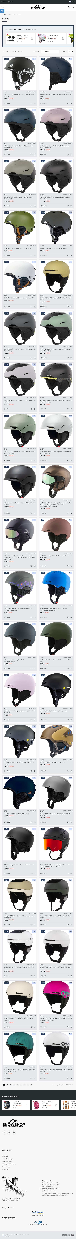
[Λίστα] (7, 51)
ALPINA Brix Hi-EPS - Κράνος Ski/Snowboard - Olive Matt (55, 660)
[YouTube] (14, 1132)
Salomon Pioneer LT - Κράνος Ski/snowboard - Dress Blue (55, 95)
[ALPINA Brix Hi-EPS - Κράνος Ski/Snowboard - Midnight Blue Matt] (20, 639)
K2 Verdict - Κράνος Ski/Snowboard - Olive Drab (18, 248)
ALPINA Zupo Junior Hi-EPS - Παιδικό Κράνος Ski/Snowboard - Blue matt (53, 609)
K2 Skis (5, 245)
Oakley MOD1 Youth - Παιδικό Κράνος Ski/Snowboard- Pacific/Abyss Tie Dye (20, 1070)
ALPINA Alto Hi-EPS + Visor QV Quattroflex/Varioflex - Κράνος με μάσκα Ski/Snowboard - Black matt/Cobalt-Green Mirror (19, 557)
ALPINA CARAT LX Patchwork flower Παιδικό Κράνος (53, 36)
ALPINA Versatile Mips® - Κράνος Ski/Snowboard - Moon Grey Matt (18, 197)
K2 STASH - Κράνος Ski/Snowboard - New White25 (19, 298)
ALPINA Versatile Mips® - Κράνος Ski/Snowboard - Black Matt (55, 197)
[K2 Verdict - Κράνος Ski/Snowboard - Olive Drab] (20, 227)
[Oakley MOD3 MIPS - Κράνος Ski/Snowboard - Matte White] (56, 946)
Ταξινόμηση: (36, 51)
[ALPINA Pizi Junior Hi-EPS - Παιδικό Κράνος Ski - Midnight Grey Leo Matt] (20, 587)
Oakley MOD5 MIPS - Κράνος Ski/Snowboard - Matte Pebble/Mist (19, 916)
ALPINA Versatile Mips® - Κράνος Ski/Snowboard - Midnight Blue (18, 146)
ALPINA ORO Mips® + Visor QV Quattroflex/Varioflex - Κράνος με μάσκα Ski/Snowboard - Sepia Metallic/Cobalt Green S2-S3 (56, 504)
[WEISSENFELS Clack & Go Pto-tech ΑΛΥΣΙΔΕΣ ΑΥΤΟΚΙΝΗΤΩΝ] (7, 1105)
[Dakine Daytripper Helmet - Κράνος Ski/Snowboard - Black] (20, 843)
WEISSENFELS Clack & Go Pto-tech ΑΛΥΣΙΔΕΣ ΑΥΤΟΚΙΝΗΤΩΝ (17, 1102)
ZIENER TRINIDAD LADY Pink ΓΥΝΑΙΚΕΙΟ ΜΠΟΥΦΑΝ (47, 1102)
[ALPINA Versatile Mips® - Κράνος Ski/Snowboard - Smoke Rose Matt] (56, 125)
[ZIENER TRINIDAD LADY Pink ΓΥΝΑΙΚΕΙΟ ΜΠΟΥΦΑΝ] (36, 1105)
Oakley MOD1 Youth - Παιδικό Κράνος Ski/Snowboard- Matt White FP (56, 1070)
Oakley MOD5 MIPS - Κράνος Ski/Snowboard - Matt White (19, 968)
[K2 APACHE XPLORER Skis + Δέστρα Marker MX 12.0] (66, 1105)
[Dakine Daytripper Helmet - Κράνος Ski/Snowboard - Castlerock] (56, 792)
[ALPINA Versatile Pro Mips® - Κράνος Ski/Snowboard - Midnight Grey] (20, 328)
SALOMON (42, 91)
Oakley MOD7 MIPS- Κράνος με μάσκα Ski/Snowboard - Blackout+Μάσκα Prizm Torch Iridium (56, 865)
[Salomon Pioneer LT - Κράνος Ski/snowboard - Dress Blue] (56, 73)
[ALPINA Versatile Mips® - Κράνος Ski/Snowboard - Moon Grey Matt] (20, 176)
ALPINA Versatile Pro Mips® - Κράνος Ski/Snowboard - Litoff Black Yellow (56, 401)
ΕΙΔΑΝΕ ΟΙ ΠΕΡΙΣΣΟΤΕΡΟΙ (10, 1096)
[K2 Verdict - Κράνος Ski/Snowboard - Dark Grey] (56, 227)
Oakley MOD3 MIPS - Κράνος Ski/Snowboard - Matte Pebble (55, 298)
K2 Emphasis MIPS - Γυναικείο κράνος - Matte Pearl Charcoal (19, 763)
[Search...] (68, 7)
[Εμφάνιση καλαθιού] (73, 7)
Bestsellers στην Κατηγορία (13, 29)
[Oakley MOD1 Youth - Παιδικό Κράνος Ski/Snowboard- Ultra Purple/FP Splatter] (56, 997)
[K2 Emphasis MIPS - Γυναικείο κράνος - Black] (56, 690)
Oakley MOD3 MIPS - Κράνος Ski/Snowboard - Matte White (55, 968)
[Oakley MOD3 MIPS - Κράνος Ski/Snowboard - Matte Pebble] (56, 277)
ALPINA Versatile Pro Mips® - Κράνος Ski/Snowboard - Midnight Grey (20, 350)
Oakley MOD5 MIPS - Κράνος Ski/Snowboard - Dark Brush (55, 916)
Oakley (41, 295)
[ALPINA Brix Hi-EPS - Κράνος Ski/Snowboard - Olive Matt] (56, 639)
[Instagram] (9, 1132)
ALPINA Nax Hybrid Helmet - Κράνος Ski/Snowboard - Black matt (19, 503)
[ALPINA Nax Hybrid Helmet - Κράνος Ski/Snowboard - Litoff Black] (20, 73)
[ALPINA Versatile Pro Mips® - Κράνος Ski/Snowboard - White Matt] (20, 379)
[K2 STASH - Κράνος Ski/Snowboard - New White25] (20, 277)
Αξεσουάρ (12, 14)
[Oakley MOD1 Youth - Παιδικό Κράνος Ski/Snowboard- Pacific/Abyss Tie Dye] (20, 1048)
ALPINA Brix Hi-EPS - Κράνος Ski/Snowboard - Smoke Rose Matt (19, 711)
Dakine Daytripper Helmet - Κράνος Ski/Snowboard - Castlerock (55, 814)
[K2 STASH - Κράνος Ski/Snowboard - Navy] (20, 792)
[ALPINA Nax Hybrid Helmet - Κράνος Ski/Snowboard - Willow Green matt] (20, 430)
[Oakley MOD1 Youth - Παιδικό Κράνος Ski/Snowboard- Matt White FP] (56, 1048)
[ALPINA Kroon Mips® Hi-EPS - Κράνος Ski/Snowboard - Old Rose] (56, 534)
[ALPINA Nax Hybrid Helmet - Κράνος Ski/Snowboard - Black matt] (20, 481)
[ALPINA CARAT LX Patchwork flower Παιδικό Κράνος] (41, 38)
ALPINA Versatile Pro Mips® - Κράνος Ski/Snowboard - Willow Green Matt (56, 350)
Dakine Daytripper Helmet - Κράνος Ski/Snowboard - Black (19, 865)
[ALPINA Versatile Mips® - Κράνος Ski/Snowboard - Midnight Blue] (20, 125)
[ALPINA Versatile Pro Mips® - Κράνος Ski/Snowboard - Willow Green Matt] (56, 328)
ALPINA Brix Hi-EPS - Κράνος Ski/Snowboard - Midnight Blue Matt (17, 660)
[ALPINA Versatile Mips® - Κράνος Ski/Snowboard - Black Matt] (56, 176)
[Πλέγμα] (3, 51)
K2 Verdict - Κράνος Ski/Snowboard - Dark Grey (54, 248)
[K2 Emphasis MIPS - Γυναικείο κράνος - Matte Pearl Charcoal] (20, 741)
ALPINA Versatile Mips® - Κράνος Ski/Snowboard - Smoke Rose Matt (55, 146)
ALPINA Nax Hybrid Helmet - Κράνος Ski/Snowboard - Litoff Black (19, 95)
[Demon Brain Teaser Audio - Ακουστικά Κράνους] (11, 38)
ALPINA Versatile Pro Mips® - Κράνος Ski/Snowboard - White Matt (20, 401)
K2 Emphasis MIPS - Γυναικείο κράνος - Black (53, 711)
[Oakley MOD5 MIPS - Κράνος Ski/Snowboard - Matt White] (20, 946)
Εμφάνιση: (64, 51)
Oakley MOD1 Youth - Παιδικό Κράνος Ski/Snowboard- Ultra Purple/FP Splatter (56, 1019)
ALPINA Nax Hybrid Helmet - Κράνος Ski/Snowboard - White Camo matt (56, 452)
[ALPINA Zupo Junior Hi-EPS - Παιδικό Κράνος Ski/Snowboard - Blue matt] (56, 587)
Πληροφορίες (7, 1150)
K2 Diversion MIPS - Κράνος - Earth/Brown (52, 762)
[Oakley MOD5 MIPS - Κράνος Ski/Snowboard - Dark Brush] (56, 895)
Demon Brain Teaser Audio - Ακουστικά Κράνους (22, 36)
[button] (18, 41)
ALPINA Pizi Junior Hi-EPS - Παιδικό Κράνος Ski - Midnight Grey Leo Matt (18, 609)
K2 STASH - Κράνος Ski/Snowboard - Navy (16, 813)
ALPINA (5, 91)
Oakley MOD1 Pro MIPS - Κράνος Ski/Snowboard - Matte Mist (18, 1019)
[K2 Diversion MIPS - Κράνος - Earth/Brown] (56, 741)
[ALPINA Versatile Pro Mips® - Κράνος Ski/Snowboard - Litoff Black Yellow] (56, 379)
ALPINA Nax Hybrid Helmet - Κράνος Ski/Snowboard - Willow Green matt (19, 452)
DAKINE (42, 810)
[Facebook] (4, 1132)
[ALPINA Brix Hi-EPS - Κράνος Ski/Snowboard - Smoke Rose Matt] (20, 690)
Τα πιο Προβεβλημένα (30, 29)
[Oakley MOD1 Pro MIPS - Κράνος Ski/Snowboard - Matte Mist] (20, 997)
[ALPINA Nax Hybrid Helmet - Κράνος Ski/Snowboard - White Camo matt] (56, 430)
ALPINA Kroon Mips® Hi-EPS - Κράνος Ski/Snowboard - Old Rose (56, 556)
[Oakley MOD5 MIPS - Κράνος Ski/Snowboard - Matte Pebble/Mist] (20, 895)
